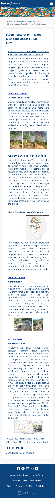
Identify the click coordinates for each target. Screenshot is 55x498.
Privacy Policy (37, 475)
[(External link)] (28, 227)
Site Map (29, 486)
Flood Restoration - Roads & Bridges (27, 21)
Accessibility (35, 481)
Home (9, 21)
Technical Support (15, 486)
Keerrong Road (40, 442)
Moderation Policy (19, 481)
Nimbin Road (25, 442)
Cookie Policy (42, 486)
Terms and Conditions (18, 475)
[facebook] (18, 468)
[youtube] (36, 468)
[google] (23, 468)
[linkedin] (27, 468)
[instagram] (32, 468)
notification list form (18, 85)
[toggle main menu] (51, 3)
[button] (8, 448)
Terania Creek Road (28, 438)
